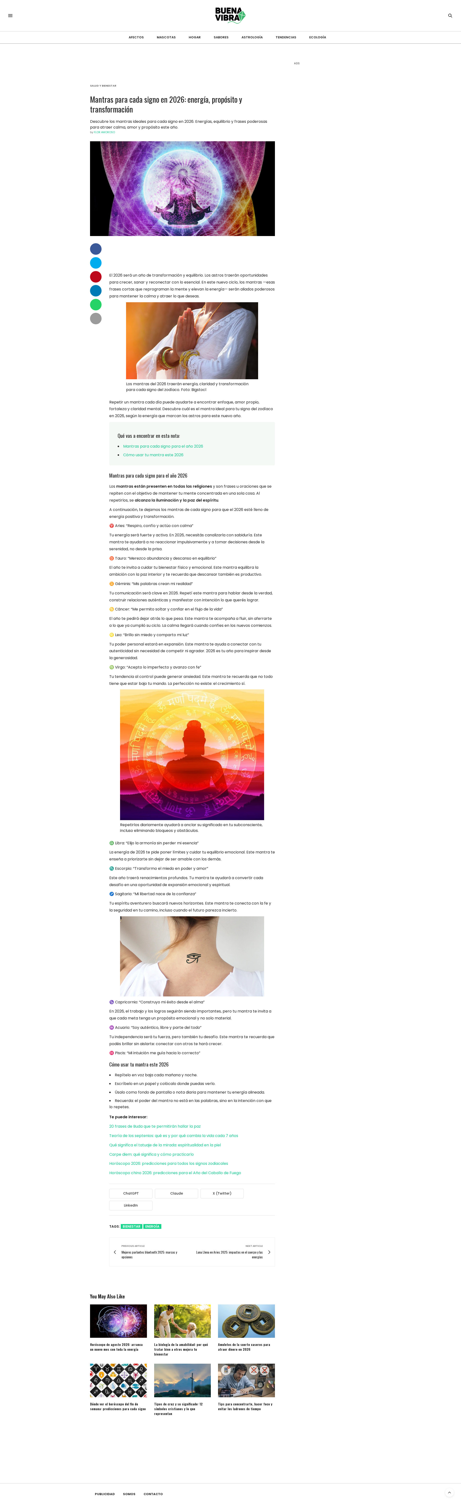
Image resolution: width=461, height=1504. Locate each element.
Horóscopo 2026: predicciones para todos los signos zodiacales (168, 1163)
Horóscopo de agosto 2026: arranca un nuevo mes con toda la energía (116, 1347)
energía (152, 1226)
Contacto (153, 1494)
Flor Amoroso (104, 132)
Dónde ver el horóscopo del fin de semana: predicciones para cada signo (118, 1406)
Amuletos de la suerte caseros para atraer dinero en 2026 (244, 1347)
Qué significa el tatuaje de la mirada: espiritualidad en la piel (165, 1145)
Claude (176, 1193)
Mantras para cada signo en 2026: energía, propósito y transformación (166, 104)
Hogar (195, 37)
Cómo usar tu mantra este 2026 (153, 455)
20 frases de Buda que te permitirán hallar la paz (155, 1126)
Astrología (252, 37)
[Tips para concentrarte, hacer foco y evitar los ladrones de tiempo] (246, 1380)
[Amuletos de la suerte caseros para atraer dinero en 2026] (246, 1321)
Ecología (317, 37)
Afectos (136, 37)
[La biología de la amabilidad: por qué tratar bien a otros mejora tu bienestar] (182, 1321)
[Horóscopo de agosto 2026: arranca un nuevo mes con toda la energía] (118, 1321)
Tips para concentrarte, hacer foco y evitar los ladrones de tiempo (245, 1406)
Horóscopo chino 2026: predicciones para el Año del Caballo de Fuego (175, 1173)
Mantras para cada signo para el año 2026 (163, 446)
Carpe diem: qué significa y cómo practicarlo (151, 1154)
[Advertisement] (330, 144)
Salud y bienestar (103, 85)
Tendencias (286, 37)
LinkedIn (131, 1205)
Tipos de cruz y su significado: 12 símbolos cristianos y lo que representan (178, 1408)
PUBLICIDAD (105, 1494)
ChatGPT (131, 1193)
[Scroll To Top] (449, 1492)
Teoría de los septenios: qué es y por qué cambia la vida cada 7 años (173, 1135)
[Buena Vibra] (230, 15)
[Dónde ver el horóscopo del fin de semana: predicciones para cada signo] (118, 1380)
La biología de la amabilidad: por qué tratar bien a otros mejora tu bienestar (181, 1349)
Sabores (221, 37)
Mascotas (166, 37)
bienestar (131, 1226)
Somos (129, 1494)
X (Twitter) (222, 1193)
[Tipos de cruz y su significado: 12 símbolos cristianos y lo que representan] (182, 1380)
